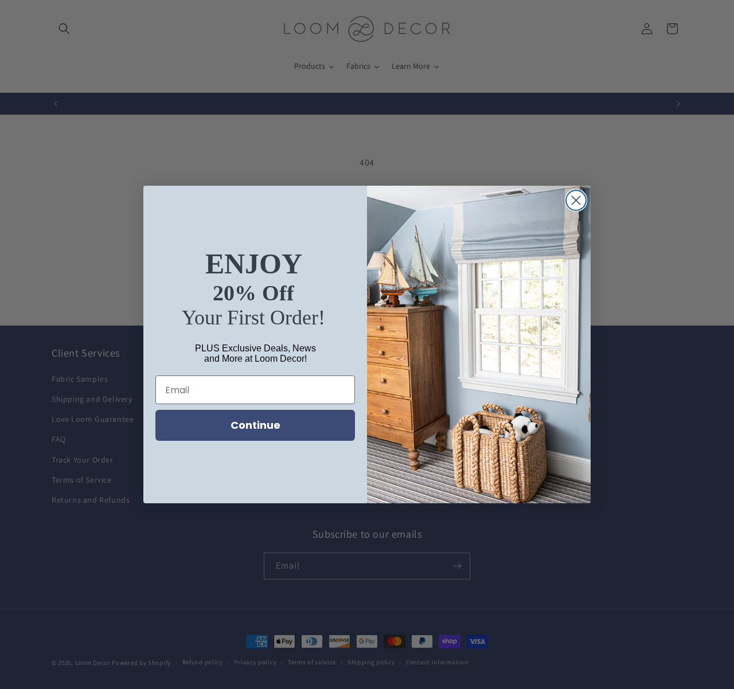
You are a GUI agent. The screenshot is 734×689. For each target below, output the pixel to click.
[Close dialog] (576, 200)
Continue (255, 425)
